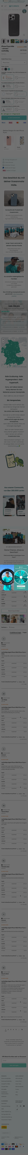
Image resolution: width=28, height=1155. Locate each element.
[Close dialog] (27, 565)
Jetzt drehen (21, 587)
